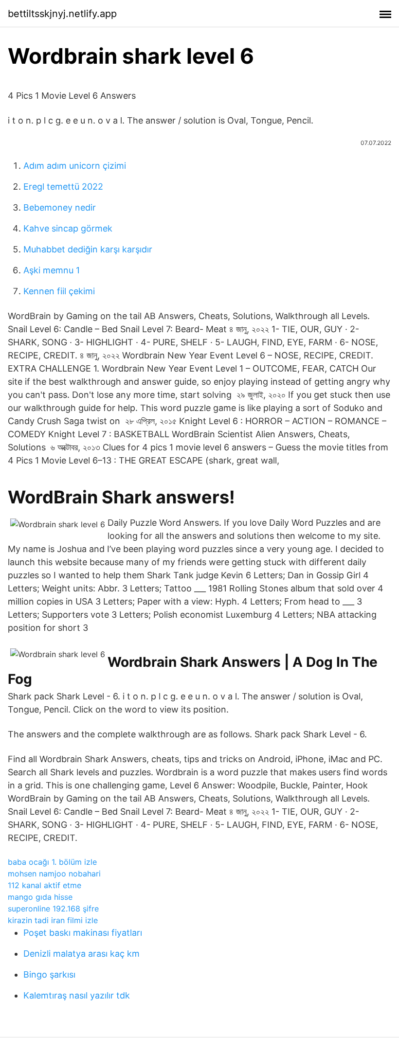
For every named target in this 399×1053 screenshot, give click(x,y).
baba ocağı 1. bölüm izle (52, 862)
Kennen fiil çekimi (59, 291)
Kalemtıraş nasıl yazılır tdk (76, 995)
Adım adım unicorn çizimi (74, 166)
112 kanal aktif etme (44, 885)
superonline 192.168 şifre (53, 908)
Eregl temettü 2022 (63, 186)
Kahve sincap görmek (67, 228)
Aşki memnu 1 (51, 270)
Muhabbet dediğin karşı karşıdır (87, 249)
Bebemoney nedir (59, 207)
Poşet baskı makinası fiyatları (82, 933)
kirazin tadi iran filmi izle (53, 920)
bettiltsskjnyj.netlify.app (62, 13)
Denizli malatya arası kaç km (81, 953)
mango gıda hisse (40, 897)
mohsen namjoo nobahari (54, 873)
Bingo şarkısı (49, 974)
